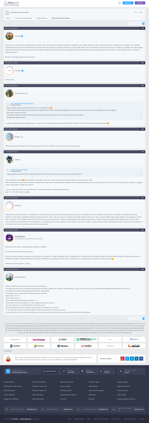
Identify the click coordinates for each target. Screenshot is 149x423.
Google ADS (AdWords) (11, 399)
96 (43, 326)
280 (124, 332)
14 (22, 324)
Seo (110, 339)
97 (45, 326)
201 (32, 330)
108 (72, 326)
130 (127, 326)
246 (30, 332)
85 (21, 326)
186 (132, 328)
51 (95, 324)
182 (122, 328)
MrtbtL (17, 137)
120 (101, 326)
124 (112, 326)
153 (48, 328)
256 (58, 332)
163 (74, 328)
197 (22, 330)
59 (111, 324)
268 (92, 332)
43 (79, 324)
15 (24, 324)
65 (123, 324)
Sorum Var (63, 399)
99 (49, 326)
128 (122, 326)
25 (43, 324)
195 (17, 330)
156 (55, 328)
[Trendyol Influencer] (134, 346)
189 (140, 328)
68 (129, 324)
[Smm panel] (86, 339)
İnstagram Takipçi (122, 382)
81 (13, 326)
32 (57, 324)
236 (129, 330)
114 (87, 326)
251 (44, 332)
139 (11, 328)
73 (138, 324)
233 (120, 330)
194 (14, 330)
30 (53, 324)
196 (19, 330)
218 (78, 330)
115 (89, 326)
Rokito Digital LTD (25, 419)
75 (142, 324)
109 (75, 326)
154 (50, 328)
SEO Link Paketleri (9, 390)
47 (87, 324)
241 (143, 330)
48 (89, 324)
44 (81, 324)
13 (20, 324)
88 (27, 326)
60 (113, 324)
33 (59, 324)
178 (112, 328)
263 (78, 332)
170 (92, 328)
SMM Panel (92, 395)
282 (130, 332)
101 (54, 326)
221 (87, 330)
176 (107, 328)
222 (89, 330)
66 (125, 324)
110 (77, 326)
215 (71, 330)
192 (9, 330)
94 (39, 326)
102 (56, 326)
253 (50, 332)
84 (19, 326)
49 (91, 324)
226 (101, 330)
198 (24, 330)
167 (84, 328)
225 (98, 330)
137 (6, 328)
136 (143, 326)
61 (115, 324)
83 (17, 326)
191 (6, 330)
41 (75, 324)
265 (83, 332)
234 (123, 330)
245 (27, 332)
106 (67, 326)
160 (66, 328)
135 (140, 326)
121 (104, 326)
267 (89, 332)
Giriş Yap (128, 3)
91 (33, 326)
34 (61, 324)
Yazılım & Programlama (39, 382)
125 (114, 326)
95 (41, 326)
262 (75, 332)
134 (138, 326)
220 (84, 330)
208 (52, 330)
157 (58, 328)
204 (41, 330)
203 (38, 330)
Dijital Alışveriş (93, 386)
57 (107, 324)
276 (114, 332)
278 (119, 332)
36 (65, 324)
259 (67, 332)
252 (47, 332)
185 (130, 328)
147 (32, 328)
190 (143, 328)
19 (31, 324)
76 (144, 324)
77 (5, 326)
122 (107, 326)
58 (109, 324)
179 (114, 328)
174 (102, 328)
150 (40, 328)
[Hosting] (62, 339)
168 (87, 328)
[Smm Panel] (39, 339)
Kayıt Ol (140, 3)
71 (135, 324)
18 (29, 324)
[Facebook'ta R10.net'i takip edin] (141, 359)
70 (133, 324)
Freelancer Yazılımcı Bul (39, 386)
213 (65, 330)
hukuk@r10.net (103, 409)
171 (94, 328)
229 (109, 330)
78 (7, 326)
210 (58, 330)
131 (130, 326)
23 (39, 324)
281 (127, 332)
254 (52, 332)
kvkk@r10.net (68, 409)
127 (120, 326)
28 (49, 324)
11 (17, 324)
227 (103, 330)
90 (31, 326)
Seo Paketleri (8, 351)
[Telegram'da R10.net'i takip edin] (132, 359)
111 (80, 326)
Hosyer (17, 36)
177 (109, 328)
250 (41, 332)
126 (117, 326)
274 (108, 332)
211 (60, 330)
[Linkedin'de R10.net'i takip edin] (137, 359)
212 (63, 330)
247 (33, 332)
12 (18, 324)
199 (27, 330)
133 (135, 326)
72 (137, 324)
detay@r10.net (139, 409)
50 (93, 324)
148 (35, 328)
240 (140, 330)
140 (14, 328)
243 (22, 332)
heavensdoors (20, 277)
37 (67, 324)
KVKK (88, 419)
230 (112, 330)
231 (115, 330)
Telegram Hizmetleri (123, 386)
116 (92, 326)
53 (99, 324)
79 (9, 326)
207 (49, 330)
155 (53, 328)
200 (30, 330)
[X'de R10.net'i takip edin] (127, 359)
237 (131, 330)
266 (86, 332)
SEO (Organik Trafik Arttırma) (13, 386)
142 (19, 328)
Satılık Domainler (65, 386)
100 (51, 326)
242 (19, 332)
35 (63, 324)
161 (69, 328)
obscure (18, 205)
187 (135, 328)
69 (131, 324)
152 (45, 328)
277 (116, 332)
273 (106, 332)
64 (121, 324)
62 (117, 324)
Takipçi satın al (15, 339)
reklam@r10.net (32, 409)
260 (69, 332)
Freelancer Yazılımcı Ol (39, 390)
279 (122, 332)
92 (35, 326)
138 (9, 328)
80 (11, 326)
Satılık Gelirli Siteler (38, 399)
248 (36, 332)
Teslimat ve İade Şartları (100, 419)
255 (55, 332)
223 (92, 330)
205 (44, 330)
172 (97, 328)
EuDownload (20, 93)
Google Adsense (9, 382)
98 (47, 326)
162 (71, 328)
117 (94, 326)
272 (103, 332)
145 (27, 328)
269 (95, 332)
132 (133, 326)
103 (59, 326)
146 (29, 328)
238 (134, 330)
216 (73, 330)
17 (27, 324)
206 (46, 330)
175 (104, 328)
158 (61, 328)
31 (55, 324)
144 (24, 328)
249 (39, 332)
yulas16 (126, 372)
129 (125, 326)
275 (111, 332)
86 (23, 326)
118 (97, 326)
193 (11, 330)
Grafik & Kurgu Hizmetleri (68, 395)
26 (45, 324)
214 (68, 330)
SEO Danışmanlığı (9, 395)
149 (37, 328)
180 (117, 328)
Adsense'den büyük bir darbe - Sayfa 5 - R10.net (12, 3)
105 (64, 326)
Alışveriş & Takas (94, 382)
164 (76, 328)
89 (29, 326)
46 (85, 324)
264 (81, 332)
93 (37, 326)
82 (15, 326)
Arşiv (69, 419)
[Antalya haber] (39, 346)
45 (83, 324)
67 (127, 324)
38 (69, 324)
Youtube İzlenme (122, 390)
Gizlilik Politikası (79, 419)
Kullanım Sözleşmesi (130, 419)
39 (71, 324)
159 (63, 328)
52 (97, 324)
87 (25, 326)
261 (72, 332)
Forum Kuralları (116, 419)
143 (21, 328)
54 (101, 324)
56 (105, 324)
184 (127, 328)
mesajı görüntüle (16, 105)
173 (99, 328)
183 (125, 328)
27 (47, 324)
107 (70, 326)
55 (103, 324)
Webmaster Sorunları (66, 382)
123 (109, 326)
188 (138, 328)
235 (126, 330)
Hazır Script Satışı (37, 395)
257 (61, 332)
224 (95, 330)
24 (41, 324)
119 (99, 326)
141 (16, 328)
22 (37, 324)
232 (117, 330)
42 (77, 324)
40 (73, 324)
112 (82, 326)
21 (35, 324)
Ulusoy (17, 159)
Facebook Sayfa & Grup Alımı (126, 399)
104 (62, 326)
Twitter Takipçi (121, 395)
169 (89, 328)
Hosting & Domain (66, 390)
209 (55, 330)
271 (100, 332)
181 (119, 328)
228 (106, 330)
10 (15, 324)
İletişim (141, 419)
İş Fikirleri (92, 399)
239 (137, 330)
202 (35, 330)
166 (81, 328)
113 (85, 326)
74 (140, 324)
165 (79, 328)
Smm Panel (110, 346)
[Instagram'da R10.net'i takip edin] (122, 359)
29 (51, 324)
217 (76, 330)
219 (81, 330)
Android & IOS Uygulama (96, 390)
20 (33, 324)
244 (24, 332)
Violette (18, 71)
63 (119, 324)
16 (26, 324)
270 (97, 332)
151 (42, 328)
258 (64, 332)
